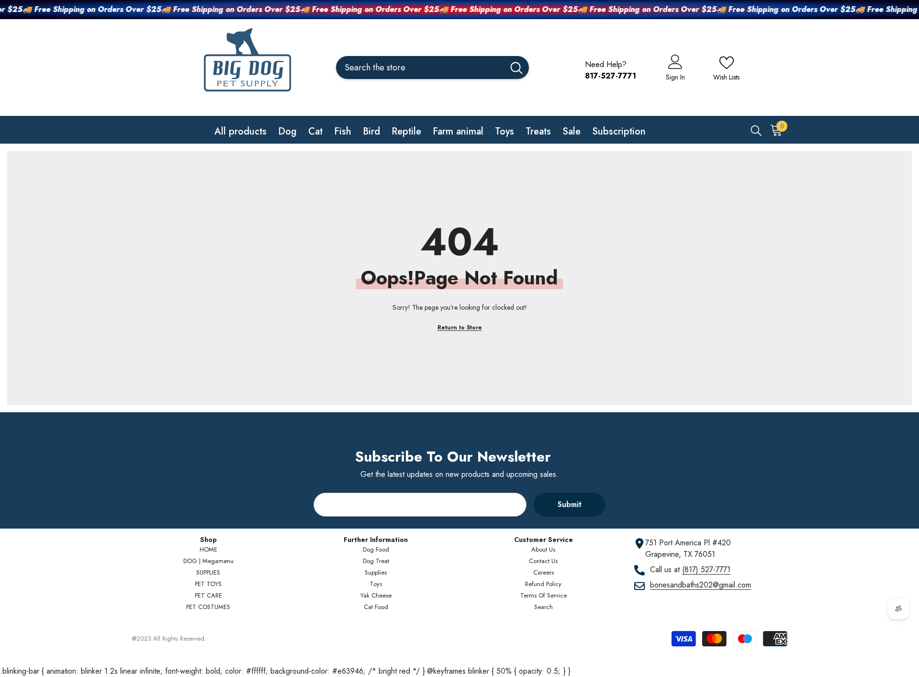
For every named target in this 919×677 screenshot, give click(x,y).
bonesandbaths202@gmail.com (700, 584)
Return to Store (459, 327)
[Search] (432, 67)
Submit (570, 504)
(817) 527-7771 (706, 569)
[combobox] (420, 67)
